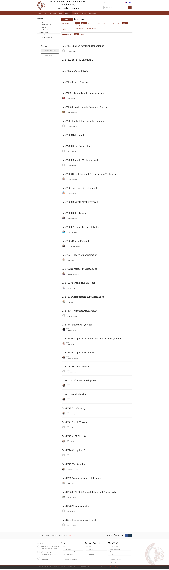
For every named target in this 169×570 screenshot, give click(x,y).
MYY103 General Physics (76, 70)
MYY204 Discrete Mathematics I (80, 160)
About (109, 2)
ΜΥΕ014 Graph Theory (74, 422)
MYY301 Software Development (79, 187)
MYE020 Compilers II (73, 450)
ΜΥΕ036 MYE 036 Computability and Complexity (89, 492)
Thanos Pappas (115, 567)
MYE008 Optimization (74, 394)
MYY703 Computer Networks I (79, 352)
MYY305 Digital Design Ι (75, 240)
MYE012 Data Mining (73, 408)
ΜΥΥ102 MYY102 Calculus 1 (77, 59)
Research (75, 13)
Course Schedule (114, 546)
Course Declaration (115, 549)
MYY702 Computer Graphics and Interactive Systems (91, 338)
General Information (46, 24)
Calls (66, 557)
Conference (91, 554)
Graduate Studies (43, 32)
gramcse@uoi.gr (45, 559)
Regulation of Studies (46, 29)
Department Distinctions (71, 559)
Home (105, 2)
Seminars (90, 549)
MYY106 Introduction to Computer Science (85, 107)
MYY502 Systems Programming (79, 268)
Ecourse (112, 551)
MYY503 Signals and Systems (78, 282)
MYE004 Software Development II (80, 380)
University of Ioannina (115, 559)
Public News (68, 549)
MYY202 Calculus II (73, 134)
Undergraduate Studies (45, 22)
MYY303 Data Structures (75, 212)
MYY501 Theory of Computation (79, 254)
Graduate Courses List (46, 37)
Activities (83, 13)
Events (89, 552)
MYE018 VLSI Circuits (74, 436)
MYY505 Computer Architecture (80, 310)
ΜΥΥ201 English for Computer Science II (84, 120)
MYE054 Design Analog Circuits (79, 519)
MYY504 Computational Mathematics (83, 296)
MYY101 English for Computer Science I (83, 45)
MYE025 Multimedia (73, 464)
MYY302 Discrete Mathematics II (80, 201)
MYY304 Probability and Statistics (81, 226)
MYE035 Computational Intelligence (82, 478)
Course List (43, 27)
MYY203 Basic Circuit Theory (78, 146)
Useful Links (120, 2)
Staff (60, 13)
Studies (67, 13)
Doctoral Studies (43, 40)
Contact (114, 2)
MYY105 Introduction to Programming (83, 93)
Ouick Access (92, 13)
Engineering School (114, 562)
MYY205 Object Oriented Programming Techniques (90, 173)
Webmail (112, 557)
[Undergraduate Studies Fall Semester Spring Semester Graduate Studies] (50, 50)
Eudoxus (112, 554)
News (44, 13)
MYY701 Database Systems (77, 324)
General (43, 35)
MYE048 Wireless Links (75, 505)
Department (52, 13)
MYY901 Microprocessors (76, 366)
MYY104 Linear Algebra (75, 81)
